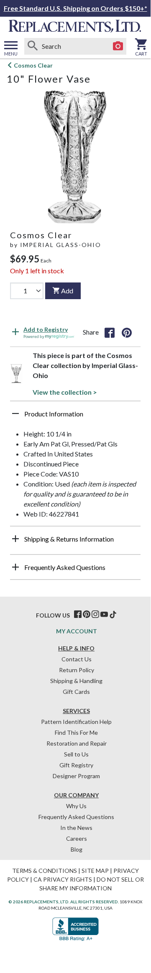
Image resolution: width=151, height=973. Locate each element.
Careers (76, 838)
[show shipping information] (15, 538)
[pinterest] (86, 614)
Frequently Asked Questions (76, 816)
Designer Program (76, 775)
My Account (76, 631)
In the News (76, 827)
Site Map (95, 870)
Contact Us (76, 659)
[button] (75, 417)
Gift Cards (76, 691)
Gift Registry (76, 765)
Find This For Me (76, 732)
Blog (76, 849)
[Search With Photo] (118, 46)
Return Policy (76, 669)
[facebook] (78, 614)
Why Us (76, 805)
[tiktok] (113, 614)
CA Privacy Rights (62, 879)
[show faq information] (15, 567)
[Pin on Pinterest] (126, 332)
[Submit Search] (32, 46)
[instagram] (95, 614)
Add (67, 291)
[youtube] (104, 614)
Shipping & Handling (76, 680)
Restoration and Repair (76, 743)
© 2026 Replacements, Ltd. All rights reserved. (63, 901)
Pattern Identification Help (76, 721)
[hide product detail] (15, 413)
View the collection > (65, 392)
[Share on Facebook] (109, 332)
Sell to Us (76, 754)
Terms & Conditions (44, 870)
